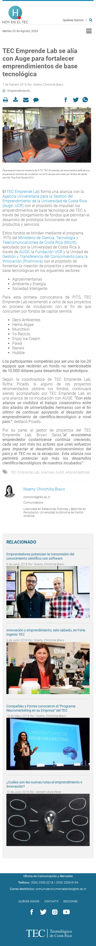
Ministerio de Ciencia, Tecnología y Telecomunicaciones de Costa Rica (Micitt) (40, 240)
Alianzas (47, 472)
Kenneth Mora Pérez (48, 792)
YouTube (65, 912)
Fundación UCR (48, 251)
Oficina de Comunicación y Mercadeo (48, 876)
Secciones (70, 901)
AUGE (24, 251)
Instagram (54, 912)
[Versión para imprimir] (7, 100)
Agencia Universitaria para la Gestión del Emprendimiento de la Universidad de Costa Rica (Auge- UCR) (44, 201)
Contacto (51, 901)
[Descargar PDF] (17, 100)
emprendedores (78, 472)
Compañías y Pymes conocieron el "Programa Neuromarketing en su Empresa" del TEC (41, 708)
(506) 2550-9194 (67, 882)
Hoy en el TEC (15, 14)
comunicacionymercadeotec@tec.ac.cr (60, 889)
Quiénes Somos (73, 20)
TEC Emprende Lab (23, 191)
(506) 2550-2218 (42, 882)
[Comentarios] (37, 100)
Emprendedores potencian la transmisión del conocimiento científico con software (40, 556)
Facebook (31, 912)
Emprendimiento (18, 91)
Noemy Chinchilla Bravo (48, 84)
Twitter (42, 912)
